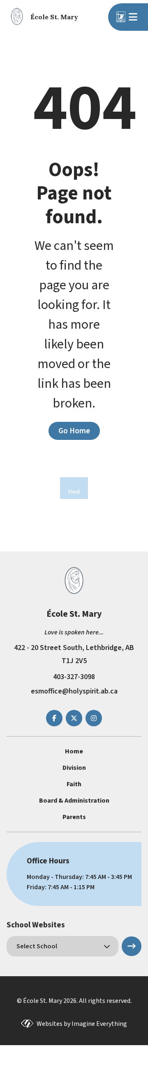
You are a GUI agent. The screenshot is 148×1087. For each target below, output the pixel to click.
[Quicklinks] (134, 17)
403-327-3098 (74, 677)
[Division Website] (120, 17)
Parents (74, 817)
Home (74, 751)
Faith (74, 784)
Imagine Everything (99, 1023)
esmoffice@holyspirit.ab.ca (74, 691)
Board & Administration (74, 800)
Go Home (74, 431)
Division (74, 767)
